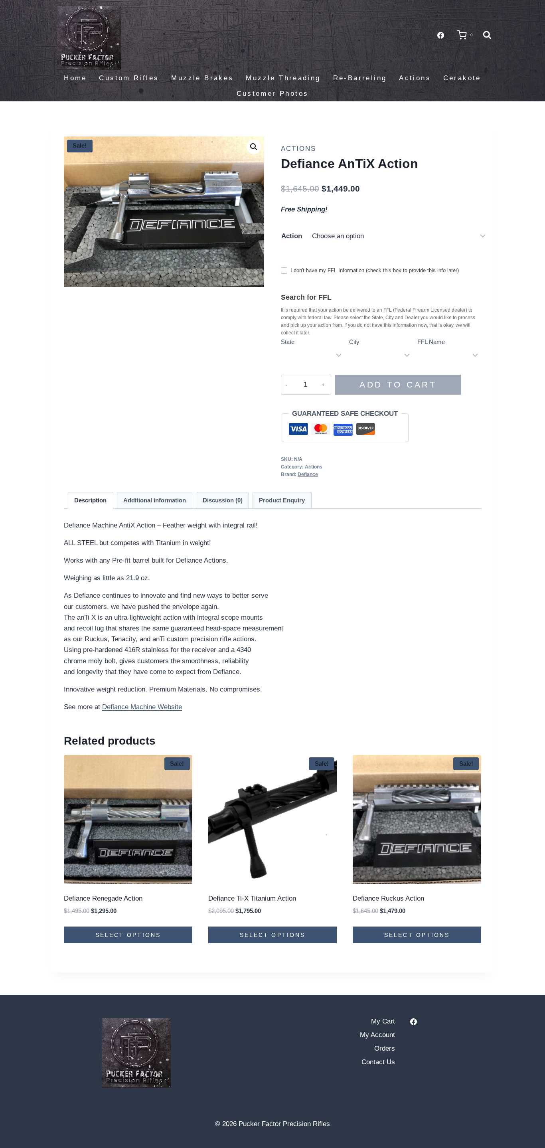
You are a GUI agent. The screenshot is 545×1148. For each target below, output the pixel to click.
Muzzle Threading (283, 78)
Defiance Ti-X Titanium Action (252, 898)
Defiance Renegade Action (103, 898)
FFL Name (431, 341)
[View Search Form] (487, 35)
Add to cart (397, 384)
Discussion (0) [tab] (223, 500)
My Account (377, 1035)
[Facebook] (440, 35)
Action (291, 236)
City (354, 341)
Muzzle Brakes (202, 78)
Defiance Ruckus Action (388, 898)
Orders (384, 1048)
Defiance (308, 474)
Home (75, 78)
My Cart (383, 1021)
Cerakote (462, 78)
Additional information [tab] (154, 500)
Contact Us (378, 1062)
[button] (254, 147)
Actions (415, 78)
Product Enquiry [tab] (282, 500)
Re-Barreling (360, 78)
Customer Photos (273, 93)
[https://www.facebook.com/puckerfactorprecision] (414, 1021)
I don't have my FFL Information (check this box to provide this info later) (374, 270)
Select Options (128, 935)
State (287, 341)
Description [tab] (90, 500)
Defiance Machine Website (142, 707)
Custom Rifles (129, 78)
